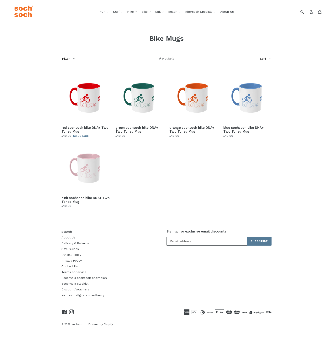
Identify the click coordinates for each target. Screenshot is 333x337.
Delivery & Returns (75, 243)
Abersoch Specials (199, 11)
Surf (116, 11)
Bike (145, 11)
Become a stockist (74, 283)
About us (227, 11)
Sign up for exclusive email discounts (196, 231)
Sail (158, 11)
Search (66, 231)
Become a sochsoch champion (84, 278)
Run (102, 11)
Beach (173, 11)
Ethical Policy (71, 255)
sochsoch (77, 324)
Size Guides (70, 249)
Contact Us (69, 266)
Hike (131, 11)
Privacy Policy (71, 260)
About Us (68, 237)
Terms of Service (73, 272)
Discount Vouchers (75, 289)
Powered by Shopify (100, 324)
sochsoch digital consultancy (82, 295)
